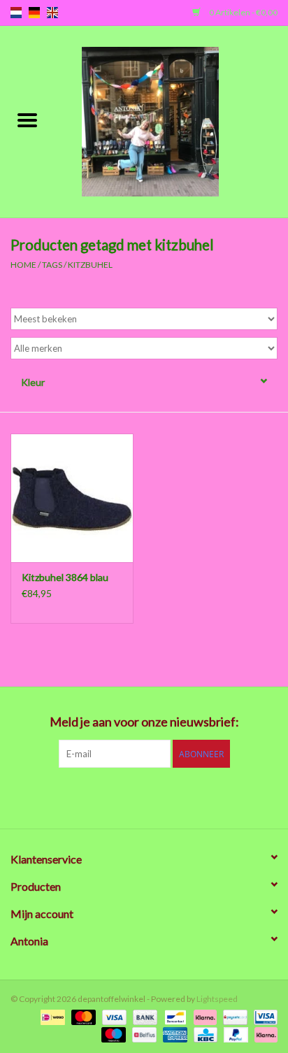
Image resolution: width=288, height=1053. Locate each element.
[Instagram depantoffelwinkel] (217, 796)
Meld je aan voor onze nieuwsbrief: (144, 722)
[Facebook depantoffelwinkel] (70, 796)
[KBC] (204, 1034)
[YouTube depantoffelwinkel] (168, 796)
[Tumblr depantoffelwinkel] (193, 796)
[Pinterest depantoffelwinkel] (144, 796)
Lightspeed (217, 999)
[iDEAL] (51, 1016)
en (52, 12)
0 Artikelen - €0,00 (243, 12)
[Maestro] (111, 1034)
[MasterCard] (81, 1016)
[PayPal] (234, 1034)
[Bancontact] (174, 1016)
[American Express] (173, 1034)
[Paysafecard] (233, 1016)
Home (23, 264)
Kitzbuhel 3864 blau (65, 577)
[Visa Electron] (263, 1016)
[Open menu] (27, 120)
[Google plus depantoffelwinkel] (119, 796)
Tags (52, 264)
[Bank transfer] (143, 1016)
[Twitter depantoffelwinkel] (95, 796)
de (34, 12)
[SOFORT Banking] (203, 1016)
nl (16, 12)
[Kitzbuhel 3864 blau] (72, 498)
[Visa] (112, 1016)
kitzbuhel (90, 264)
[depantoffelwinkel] (171, 121)
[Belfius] (142, 1034)
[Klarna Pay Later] (264, 1034)
